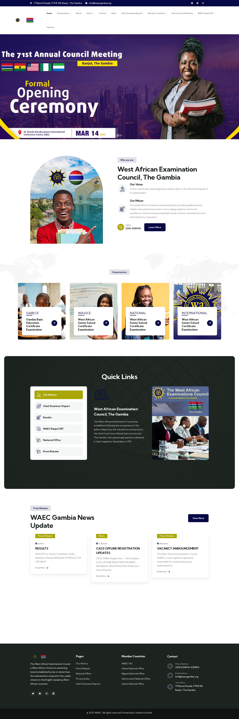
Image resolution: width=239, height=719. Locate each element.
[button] (221, 313)
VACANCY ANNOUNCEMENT (117, 548)
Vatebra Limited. (143, 712)
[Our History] (39, 395)
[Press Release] (39, 451)
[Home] (25, 20)
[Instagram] (203, 3)
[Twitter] (197, 3)
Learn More (155, 227)
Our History (50, 394)
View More (198, 518)
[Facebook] (192, 3)
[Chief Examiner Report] (39, 406)
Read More (40, 576)
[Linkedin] (53, 693)
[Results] (39, 417)
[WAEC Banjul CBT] (39, 429)
